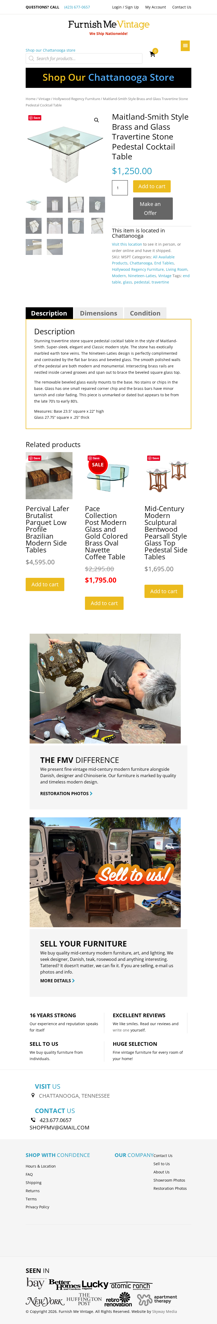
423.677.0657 (55, 1120)
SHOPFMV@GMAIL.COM (59, 1127)
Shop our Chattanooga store (50, 50)
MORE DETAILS (56, 981)
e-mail (161, 966)
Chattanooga (127, 235)
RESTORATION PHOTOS (65, 793)
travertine (160, 282)
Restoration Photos (170, 1188)
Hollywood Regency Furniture (76, 98)
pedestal (142, 282)
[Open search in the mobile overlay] (84, 58)
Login (117, 7)
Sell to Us (161, 1163)
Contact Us (181, 7)
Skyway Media (164, 1311)
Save (37, 118)
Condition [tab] (145, 313)
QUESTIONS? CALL (58, 7)
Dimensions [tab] (98, 313)
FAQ (29, 1174)
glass (127, 282)
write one (121, 1030)
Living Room (176, 269)
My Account (155, 7)
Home (30, 98)
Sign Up (132, 7)
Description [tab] (49, 313)
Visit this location (127, 244)
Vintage (44, 98)
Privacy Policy (37, 1206)
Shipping (34, 1182)
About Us (161, 1171)
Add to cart (151, 186)
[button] (96, 120)
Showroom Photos (169, 1180)
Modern (119, 275)
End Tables (164, 262)
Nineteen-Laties (142, 275)
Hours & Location (41, 1166)
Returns (33, 1190)
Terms (31, 1198)
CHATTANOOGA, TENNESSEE (74, 1095)
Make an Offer (150, 208)
